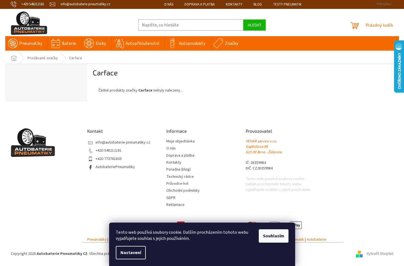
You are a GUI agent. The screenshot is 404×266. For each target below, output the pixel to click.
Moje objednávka (180, 141)
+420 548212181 (109, 150)
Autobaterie (317, 239)
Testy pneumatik (287, 4)
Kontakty (234, 4)
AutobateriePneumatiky (115, 167)
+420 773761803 (109, 159)
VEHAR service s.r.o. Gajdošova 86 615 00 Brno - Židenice (264, 147)
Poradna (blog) (178, 169)
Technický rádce (180, 176)
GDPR (170, 198)
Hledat (254, 25)
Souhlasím (273, 236)
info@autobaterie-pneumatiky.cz (123, 142)
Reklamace (175, 205)
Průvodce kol (177, 183)
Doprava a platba (199, 4)
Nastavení (131, 253)
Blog (258, 4)
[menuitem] (26, 43)
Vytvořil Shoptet (380, 254)
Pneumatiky (97, 239)
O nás (168, 4)
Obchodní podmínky (183, 190)
